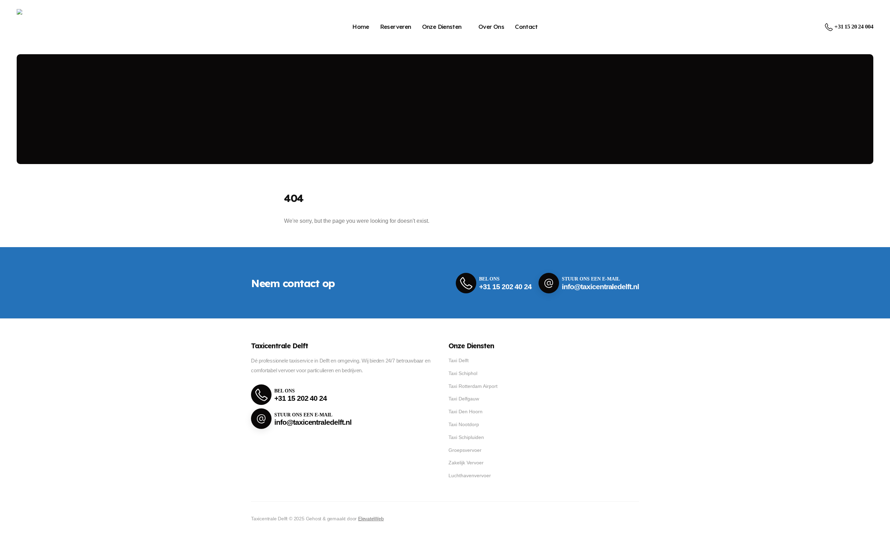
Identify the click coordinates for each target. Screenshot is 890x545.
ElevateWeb (371, 518)
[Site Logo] (39, 27)
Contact (526, 26)
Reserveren (395, 26)
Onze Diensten (442, 26)
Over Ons (491, 26)
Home (360, 26)
